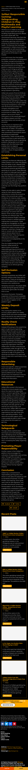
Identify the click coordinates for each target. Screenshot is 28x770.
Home (3, 6)
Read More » (7, 550)
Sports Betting (5, 733)
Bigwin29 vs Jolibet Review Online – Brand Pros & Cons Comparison (12, 607)
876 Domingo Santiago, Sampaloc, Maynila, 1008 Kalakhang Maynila (12, 748)
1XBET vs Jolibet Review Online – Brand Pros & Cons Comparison (13, 534)
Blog (6, 537)
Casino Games (5, 736)
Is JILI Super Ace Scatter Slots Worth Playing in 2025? (13, 644)
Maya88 (3, 741)
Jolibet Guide (5, 739)
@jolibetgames (13, 751)
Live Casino (4, 735)
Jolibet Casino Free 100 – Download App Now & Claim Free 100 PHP (14, 679)
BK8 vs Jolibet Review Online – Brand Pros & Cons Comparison (13, 570)
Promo (3, 738)
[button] (25, 1)
